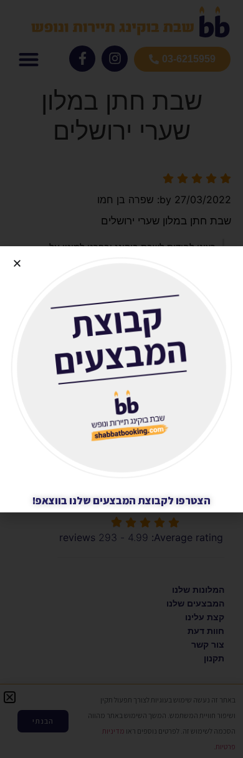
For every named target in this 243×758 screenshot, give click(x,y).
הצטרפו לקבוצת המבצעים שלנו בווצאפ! (121, 500)
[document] (121, 379)
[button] (17, 263)
